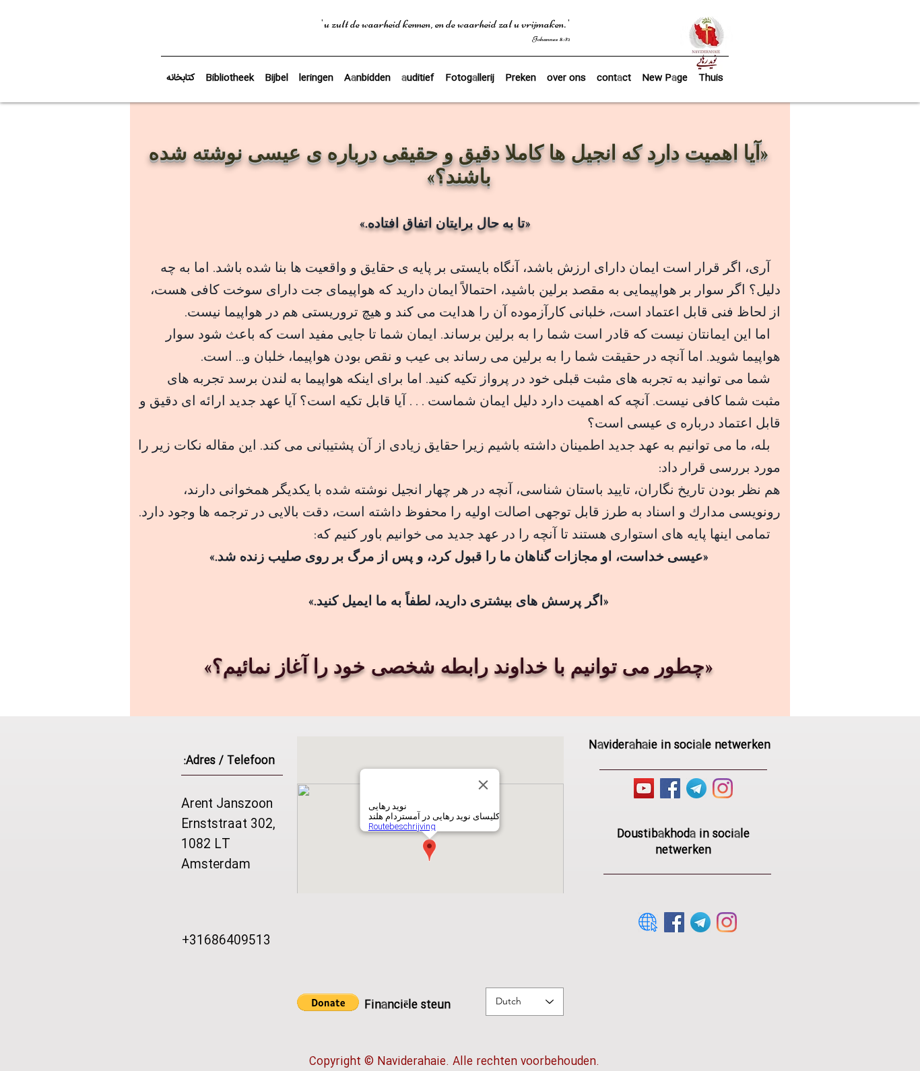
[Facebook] (670, 788)
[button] (276, 72)
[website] (648, 922)
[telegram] (696, 788)
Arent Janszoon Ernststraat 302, (228, 814)
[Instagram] (723, 788)
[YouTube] (644, 788)
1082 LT (205, 845)
